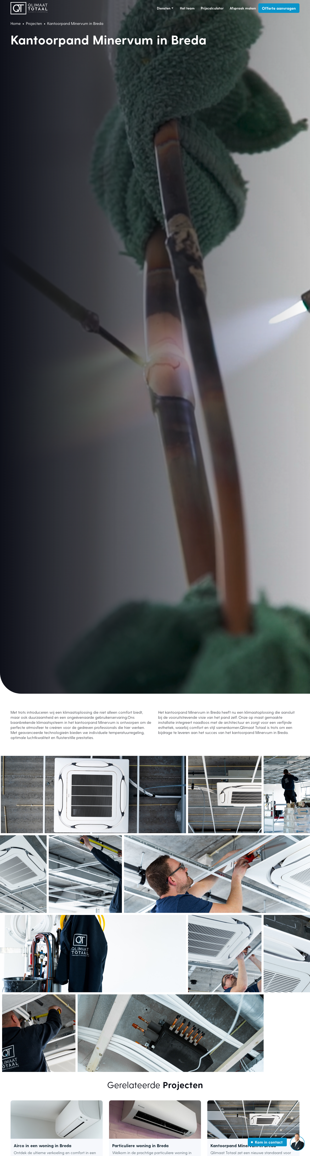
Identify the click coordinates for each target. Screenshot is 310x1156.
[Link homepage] (29, 8)
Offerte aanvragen (279, 8)
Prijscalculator (212, 8)
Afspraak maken (243, 8)
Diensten (163, 8)
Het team (187, 8)
